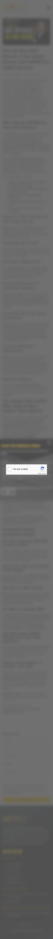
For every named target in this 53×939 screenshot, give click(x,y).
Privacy (40, 473)
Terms (44, 473)
